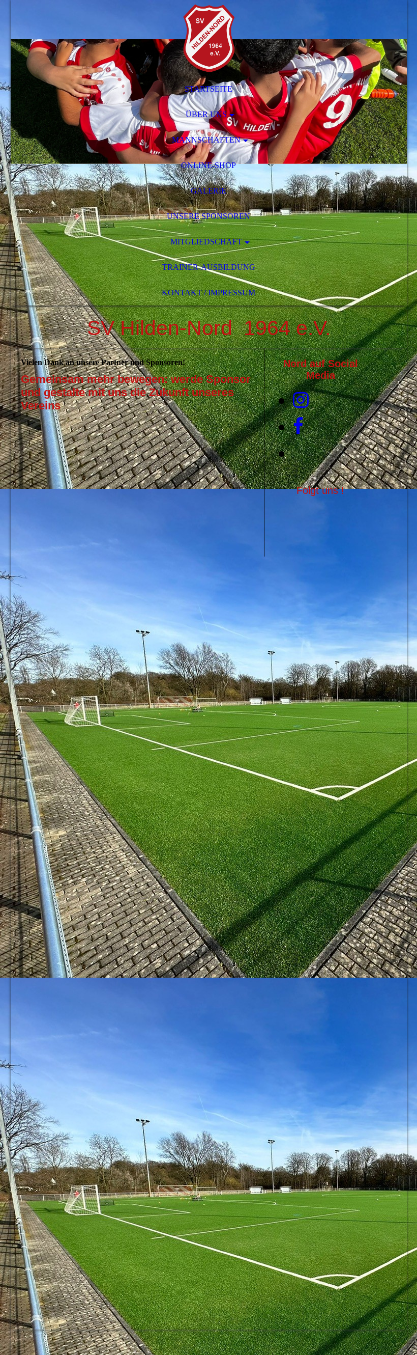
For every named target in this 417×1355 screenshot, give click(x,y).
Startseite (208, 89)
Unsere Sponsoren (208, 216)
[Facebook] (298, 427)
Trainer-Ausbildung (208, 267)
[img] (209, 38)
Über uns (206, 114)
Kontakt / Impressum (208, 292)
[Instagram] (301, 400)
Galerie (208, 190)
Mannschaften (206, 139)
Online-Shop (208, 165)
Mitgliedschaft (206, 241)
